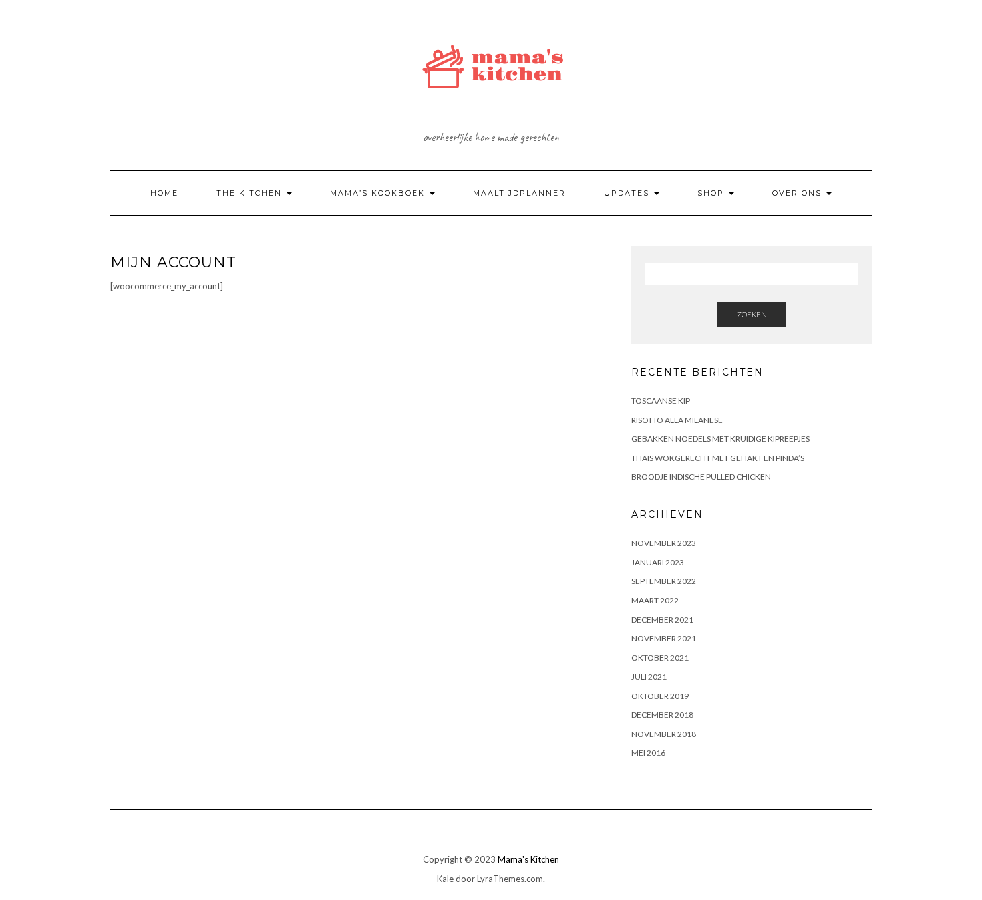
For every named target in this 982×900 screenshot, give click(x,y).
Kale (445, 878)
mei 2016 (648, 753)
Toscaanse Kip (660, 401)
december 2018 (662, 715)
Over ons (798, 193)
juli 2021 (649, 676)
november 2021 (663, 638)
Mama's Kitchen (528, 859)
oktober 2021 (660, 658)
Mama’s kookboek (379, 193)
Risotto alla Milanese (677, 420)
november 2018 (663, 734)
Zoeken (752, 314)
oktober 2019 (660, 696)
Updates (628, 193)
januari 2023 (657, 562)
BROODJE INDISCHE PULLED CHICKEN (701, 477)
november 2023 (663, 543)
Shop (712, 193)
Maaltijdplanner (519, 193)
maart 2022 (655, 600)
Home (164, 193)
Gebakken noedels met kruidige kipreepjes (720, 439)
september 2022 (663, 581)
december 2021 (662, 620)
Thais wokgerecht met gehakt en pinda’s (717, 458)
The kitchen (250, 193)
